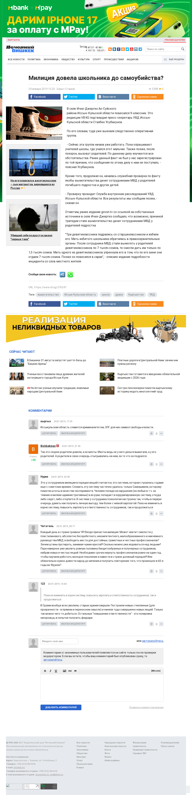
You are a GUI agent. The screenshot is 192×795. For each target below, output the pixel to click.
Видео (108, 757)
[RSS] (110, 49)
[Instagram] (136, 49)
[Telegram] (140, 49)
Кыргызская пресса (115, 746)
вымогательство (48, 294)
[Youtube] (131, 49)
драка (119, 294)
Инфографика (112, 760)
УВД (152, 294)
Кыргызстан (136, 294)
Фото (107, 753)
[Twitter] (127, 49)
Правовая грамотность (145, 750)
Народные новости (115, 742)
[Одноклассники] (123, 49)
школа (106, 294)
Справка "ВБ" (140, 753)
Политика (34, 59)
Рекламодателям (175, 40)
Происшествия (114, 59)
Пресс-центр (167, 746)
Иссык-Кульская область (80, 294)
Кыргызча (14, 40)
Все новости (16, 59)
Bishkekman (48, 445)
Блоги (108, 750)
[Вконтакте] (114, 49)
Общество (68, 59)
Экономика (51, 59)
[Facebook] (118, 49)
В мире (80, 767)
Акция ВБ (132, 59)
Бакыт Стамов (66, 88)
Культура (84, 59)
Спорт (97, 59)
